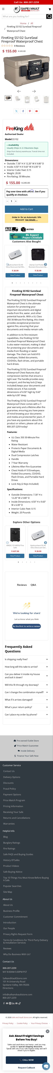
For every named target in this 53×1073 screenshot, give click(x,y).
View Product (15, 275)
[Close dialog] (47, 1031)
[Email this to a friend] (36, 111)
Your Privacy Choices (39, 1023)
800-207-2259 (31, 2)
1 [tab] (12, 283)
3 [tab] (20, 283)
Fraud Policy (9, 788)
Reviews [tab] (22, 585)
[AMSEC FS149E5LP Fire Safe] (15, 535)
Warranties (9, 823)
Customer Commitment (15, 916)
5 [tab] (28, 283)
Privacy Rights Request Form (17, 934)
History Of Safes (11, 860)
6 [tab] (32, 283)
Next (45, 264)
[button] (46, 1066)
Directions (8, 988)
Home (23, 23)
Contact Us (9, 771)
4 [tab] (24, 283)
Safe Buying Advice (12, 871)
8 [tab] (40, 283)
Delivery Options (11, 777)
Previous (7, 264)
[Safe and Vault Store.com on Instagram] (10, 1003)
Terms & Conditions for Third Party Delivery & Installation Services (25, 941)
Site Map (7, 891)
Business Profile (11, 910)
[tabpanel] (15, 262)
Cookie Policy (22, 1023)
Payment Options (12, 794)
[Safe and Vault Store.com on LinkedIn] (13, 1003)
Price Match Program (14, 800)
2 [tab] (16, 283)
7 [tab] (36, 283)
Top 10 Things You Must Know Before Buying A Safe (26, 879)
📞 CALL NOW (26, 1060)
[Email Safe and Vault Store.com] (16, 1003)
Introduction (9, 922)
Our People (9, 928)
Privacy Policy (7, 1023)
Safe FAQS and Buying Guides (18, 854)
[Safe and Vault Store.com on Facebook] (4, 1003)
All (32, 23)
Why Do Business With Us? (16, 954)
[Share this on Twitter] (16, 111)
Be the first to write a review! (26, 626)
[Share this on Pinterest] (29, 111)
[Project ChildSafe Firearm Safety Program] (26, 236)
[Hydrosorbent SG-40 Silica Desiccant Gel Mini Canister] (15, 254)
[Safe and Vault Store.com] (26, 9)
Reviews (7, 948)
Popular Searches (12, 886)
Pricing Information (13, 806)
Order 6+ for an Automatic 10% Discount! (26, 218)
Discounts (8, 782)
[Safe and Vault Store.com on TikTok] (19, 1003)
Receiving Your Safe (13, 812)
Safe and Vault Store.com (22, 1017)
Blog (5, 836)
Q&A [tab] (33, 585)
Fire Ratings (9, 848)
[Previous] (19, 91)
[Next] (34, 91)
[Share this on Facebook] (23, 111)
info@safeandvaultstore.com (17, 994)
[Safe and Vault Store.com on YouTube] (7, 1003)
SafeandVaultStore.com (15, 978)
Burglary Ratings (11, 842)
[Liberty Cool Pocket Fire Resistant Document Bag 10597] (38, 254)
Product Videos (11, 865)
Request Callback (26, 1068)
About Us (8, 905)
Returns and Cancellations (16, 817)
